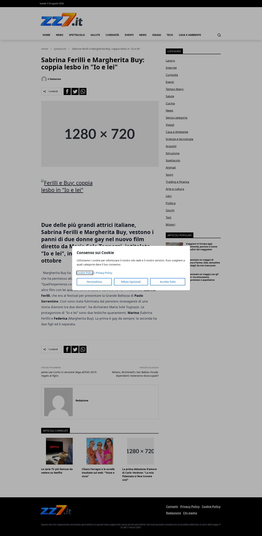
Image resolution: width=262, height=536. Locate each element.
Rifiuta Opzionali (131, 281)
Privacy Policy (104, 273)
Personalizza (94, 281)
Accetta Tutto (168, 281)
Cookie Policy (85, 273)
